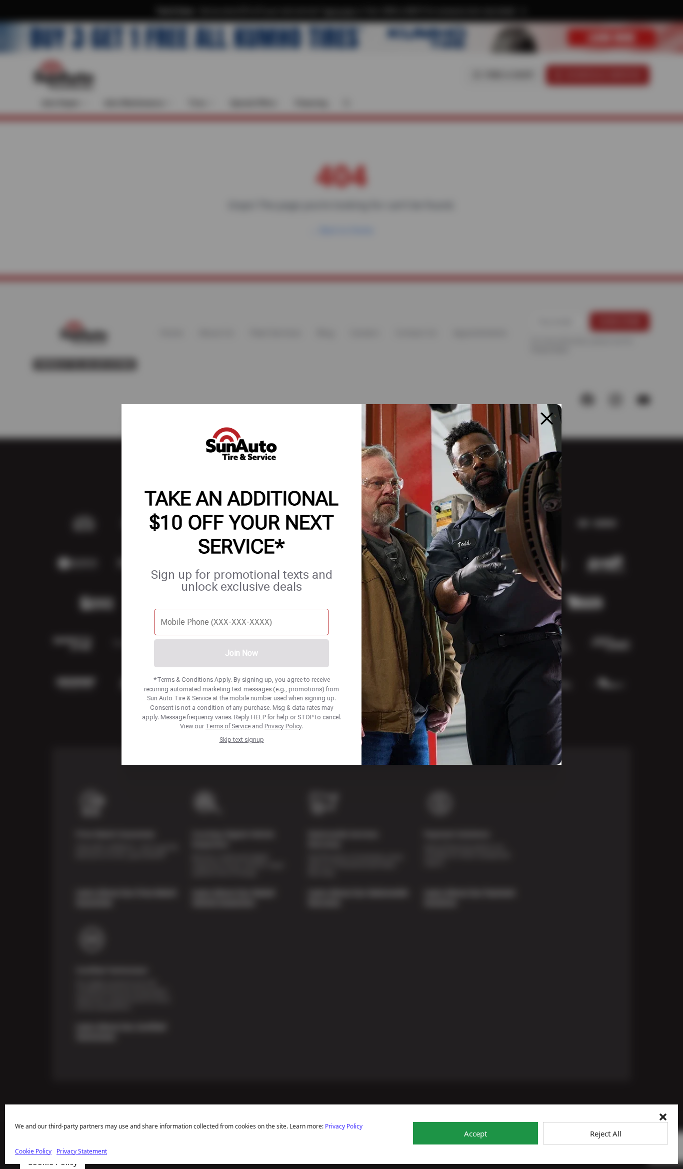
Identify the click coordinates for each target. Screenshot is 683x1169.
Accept (475, 1133)
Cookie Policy (33, 1151)
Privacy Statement (81, 1151)
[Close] (547, 418)
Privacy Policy (283, 726)
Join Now (241, 653)
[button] (663, 1117)
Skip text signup (242, 739)
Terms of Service (228, 726)
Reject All (606, 1133)
